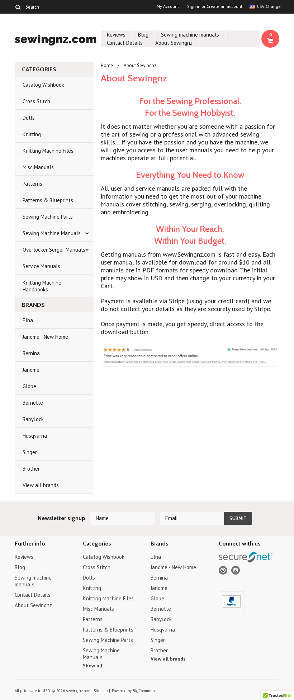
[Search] (18, 7)
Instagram (235, 570)
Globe (29, 386)
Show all (92, 665)
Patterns (32, 183)
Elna (28, 320)
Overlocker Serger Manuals (54, 249)
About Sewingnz (174, 42)
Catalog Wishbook (43, 84)
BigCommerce (144, 690)
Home (107, 65)
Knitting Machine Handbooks (42, 286)
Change (272, 6)
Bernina (31, 353)
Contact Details (125, 42)
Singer (30, 452)
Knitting (32, 134)
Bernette (33, 402)
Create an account (224, 6)
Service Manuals (41, 266)
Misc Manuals (38, 167)
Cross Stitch (36, 101)
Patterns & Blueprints (48, 200)
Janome (31, 369)
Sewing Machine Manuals (52, 233)
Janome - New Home (45, 336)
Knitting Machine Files (48, 150)
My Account (168, 6)
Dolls (29, 117)
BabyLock (33, 419)
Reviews (116, 34)
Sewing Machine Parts (48, 216)
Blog (143, 34)
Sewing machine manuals (190, 34)
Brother (31, 468)
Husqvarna (35, 435)
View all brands (41, 485)
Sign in (193, 6)
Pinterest (223, 570)
